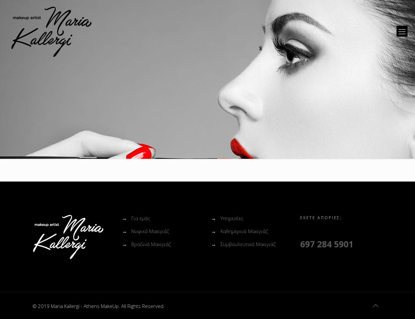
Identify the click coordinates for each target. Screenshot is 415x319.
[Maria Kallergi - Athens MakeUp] (51, 31)
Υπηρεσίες (231, 218)
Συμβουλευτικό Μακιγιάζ (248, 244)
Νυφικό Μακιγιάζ (150, 231)
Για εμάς (140, 218)
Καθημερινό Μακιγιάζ (244, 231)
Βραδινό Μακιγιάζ (151, 244)
